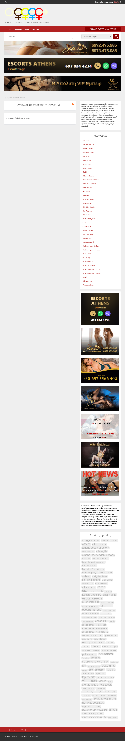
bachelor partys (89, 572)
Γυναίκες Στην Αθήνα (88, 688)
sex (106, 661)
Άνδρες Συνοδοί (88, 242)
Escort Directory (91, 594)
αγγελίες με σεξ (91, 706)
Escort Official (87, 168)
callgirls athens (99, 576)
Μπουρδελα (99, 692)
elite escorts (101, 583)
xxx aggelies (90, 684)
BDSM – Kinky (88, 149)
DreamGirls (87, 160)
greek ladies (100, 639)
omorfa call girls (110, 646)
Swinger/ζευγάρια (89, 219)
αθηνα (113, 709)
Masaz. (95, 646)
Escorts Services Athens (89, 617)
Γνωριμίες (86, 258)
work (110, 681)
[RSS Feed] (6, 2)
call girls (86, 576)
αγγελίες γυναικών (93, 702)
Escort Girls (87, 164)
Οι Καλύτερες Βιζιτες (111, 692)
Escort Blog (108, 591)
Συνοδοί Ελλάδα (87, 699)
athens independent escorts (98, 555)
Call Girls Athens (88, 152)
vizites (102, 681)
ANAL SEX (114, 540)
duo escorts (88, 583)
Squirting (84, 670)
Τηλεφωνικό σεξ (88, 285)
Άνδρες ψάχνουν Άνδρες (91, 246)
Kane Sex (86, 191)
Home (8, 29)
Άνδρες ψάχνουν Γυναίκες (91, 250)
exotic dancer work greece (95, 632)
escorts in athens (90, 613)
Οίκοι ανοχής (87, 281)
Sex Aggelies (87, 211)
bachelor (86, 558)
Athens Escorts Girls (88, 551)
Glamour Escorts (88, 176)
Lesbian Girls (110, 643)
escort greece (92, 598)
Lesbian (86, 195)
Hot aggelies (89, 642)
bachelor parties (100, 558)
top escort (100, 673)
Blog (27, 29)
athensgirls (101, 551)
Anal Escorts (105, 540)
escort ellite (109, 594)
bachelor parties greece (93, 562)
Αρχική (7, 97)
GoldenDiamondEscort (90, 180)
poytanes (95, 658)
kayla (101, 642)
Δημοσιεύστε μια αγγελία (103, 29)
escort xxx (101, 621)
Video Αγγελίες (88, 230)
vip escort (89, 680)
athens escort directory (95, 547)
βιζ (105, 717)
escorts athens (91, 609)
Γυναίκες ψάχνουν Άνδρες (91, 269)
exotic (112, 621)
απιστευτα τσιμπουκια (92, 713)
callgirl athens (105, 572)
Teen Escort (88, 673)
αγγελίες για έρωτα (105, 698)
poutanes (105, 654)
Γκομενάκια (87, 254)
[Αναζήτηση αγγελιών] (116, 36)
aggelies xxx (92, 540)
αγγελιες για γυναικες (94, 710)
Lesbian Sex (85, 647)
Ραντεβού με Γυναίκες (98, 695)
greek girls (87, 639)
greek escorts (111, 635)
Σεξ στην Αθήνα (111, 695)
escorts (106, 605)
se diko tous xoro (92, 661)
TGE (84, 223)
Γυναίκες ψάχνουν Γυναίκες (92, 273)
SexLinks (35, 29)
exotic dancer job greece (94, 625)
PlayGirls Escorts (88, 207)
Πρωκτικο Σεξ (86, 695)
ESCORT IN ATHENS (107, 602)
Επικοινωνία (31, 730)
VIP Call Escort (88, 234)
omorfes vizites (109, 650)
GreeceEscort (87, 188)
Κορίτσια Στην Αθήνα (88, 692)
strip (91, 670)
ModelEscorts (87, 203)
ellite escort (89, 587)
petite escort (89, 654)
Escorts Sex (102, 617)
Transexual (87, 226)
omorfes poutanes (91, 650)
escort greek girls (90, 602)
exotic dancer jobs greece (94, 628)
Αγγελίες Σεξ (87, 238)
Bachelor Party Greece (93, 569)
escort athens (92, 590)
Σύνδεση (117, 2)
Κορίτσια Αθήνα (100, 688)
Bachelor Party (89, 565)
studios (110, 669)
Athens (86, 544)
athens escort (99, 544)
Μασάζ (85, 277)
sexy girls (108, 665)
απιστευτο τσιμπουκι (92, 717)
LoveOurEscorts (88, 199)
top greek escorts (105, 677)
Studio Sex (86, 215)
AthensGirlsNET (88, 145)
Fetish (85, 172)
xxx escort (106, 684)
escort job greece (90, 606)
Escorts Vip (111, 617)
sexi (84, 666)
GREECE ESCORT (92, 635)
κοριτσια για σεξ (112, 717)
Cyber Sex (86, 156)
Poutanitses (85, 658)
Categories (18, 29)
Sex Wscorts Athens (94, 666)
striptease (100, 670)
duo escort (107, 580)
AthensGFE (87, 141)
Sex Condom (114, 662)
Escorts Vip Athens (87, 621)
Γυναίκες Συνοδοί (89, 265)
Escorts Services (106, 614)
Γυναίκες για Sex (88, 261)
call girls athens (91, 579)
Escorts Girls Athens (109, 610)
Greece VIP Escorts (89, 184)
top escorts (88, 677)
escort (101, 587)
